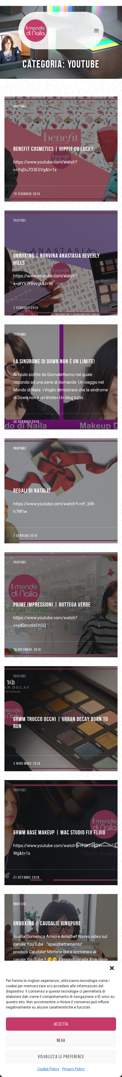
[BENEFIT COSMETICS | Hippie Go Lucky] (61, 149)
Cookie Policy (48, 1069)
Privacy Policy (73, 1069)
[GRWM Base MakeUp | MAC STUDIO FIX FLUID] (61, 832)
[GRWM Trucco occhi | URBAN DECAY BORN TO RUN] (61, 718)
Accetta (61, 1024)
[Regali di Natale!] (61, 490)
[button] (112, 968)
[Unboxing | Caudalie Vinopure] (61, 946)
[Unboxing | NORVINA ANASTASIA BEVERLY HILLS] (61, 263)
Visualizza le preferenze (61, 1056)
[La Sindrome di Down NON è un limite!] (61, 376)
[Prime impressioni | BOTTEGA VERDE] (61, 604)
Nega (61, 1040)
